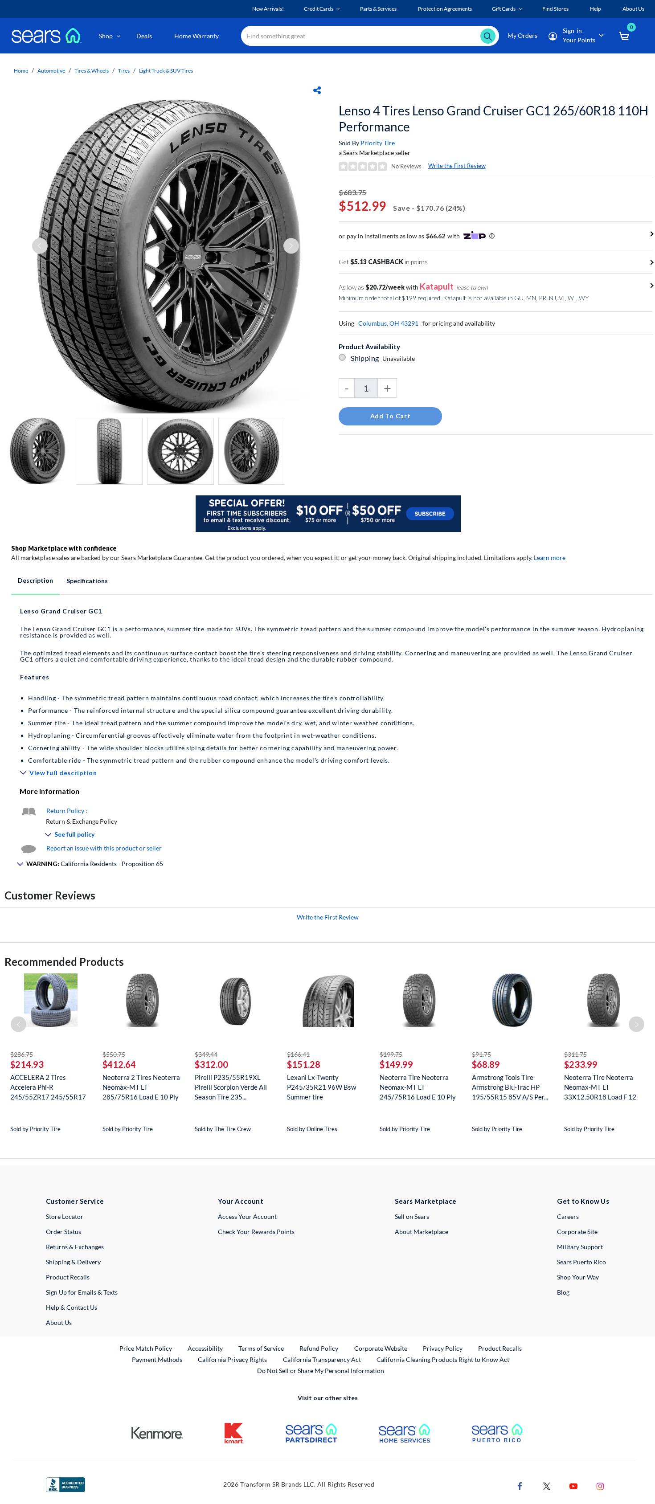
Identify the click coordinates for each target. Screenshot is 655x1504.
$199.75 (391, 1054)
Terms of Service (261, 1348)
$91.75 (481, 1054)
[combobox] (370, 36)
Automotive (51, 70)
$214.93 (27, 1064)
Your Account (240, 1201)
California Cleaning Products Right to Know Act (443, 1359)
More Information (49, 791)
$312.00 (211, 1064)
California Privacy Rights (232, 1359)
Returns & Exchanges (75, 1247)
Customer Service (75, 1201)
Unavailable (400, 358)
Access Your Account (247, 1216)
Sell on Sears (412, 1216)
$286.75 (21, 1054)
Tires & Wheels (91, 70)
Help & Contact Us (71, 1307)
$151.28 (303, 1064)
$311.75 (575, 1054)
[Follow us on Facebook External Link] (520, 1485)
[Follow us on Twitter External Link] (547, 1485)
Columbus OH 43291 (388, 323)
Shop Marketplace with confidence (64, 548)
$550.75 (113, 1054)
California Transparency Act (322, 1359)
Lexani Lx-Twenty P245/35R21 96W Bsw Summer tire (321, 1087)
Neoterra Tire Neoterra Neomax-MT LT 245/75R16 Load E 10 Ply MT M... (418, 1087)
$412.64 (119, 1064)
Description (35, 580)
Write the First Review (457, 165)
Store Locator (64, 1216)
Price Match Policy (145, 1348)
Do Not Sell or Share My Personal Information (320, 1370)
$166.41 (298, 1054)
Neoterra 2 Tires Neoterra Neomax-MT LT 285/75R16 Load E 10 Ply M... (141, 1087)
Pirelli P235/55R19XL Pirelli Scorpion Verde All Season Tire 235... (231, 1087)
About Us (59, 1322)
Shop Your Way (578, 1277)
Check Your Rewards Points (256, 1231)
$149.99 (396, 1064)
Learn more (549, 557)
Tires (124, 70)
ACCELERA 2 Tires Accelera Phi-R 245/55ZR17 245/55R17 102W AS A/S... (48, 1087)
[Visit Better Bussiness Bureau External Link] (65, 1484)
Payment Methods (157, 1359)
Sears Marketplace (426, 1201)
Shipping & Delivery (73, 1262)
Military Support (580, 1247)
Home (21, 70)
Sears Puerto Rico (581, 1262)
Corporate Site (577, 1231)
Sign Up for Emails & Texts (82, 1292)
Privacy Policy (443, 1348)
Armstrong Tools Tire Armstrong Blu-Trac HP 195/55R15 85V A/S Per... (510, 1087)
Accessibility (205, 1348)
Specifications (87, 580)
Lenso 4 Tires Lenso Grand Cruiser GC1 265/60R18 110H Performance (493, 118)
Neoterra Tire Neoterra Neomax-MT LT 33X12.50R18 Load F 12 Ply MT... (600, 1087)
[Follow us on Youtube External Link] (573, 1485)
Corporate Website (381, 1348)
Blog (563, 1292)
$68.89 (486, 1064)
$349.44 (206, 1054)
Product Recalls (68, 1277)
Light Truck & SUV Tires (166, 70)
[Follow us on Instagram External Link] (600, 1485)
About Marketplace (421, 1231)
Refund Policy (318, 1348)
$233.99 (581, 1064)
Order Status (63, 1231)
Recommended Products (64, 961)
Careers (568, 1216)
